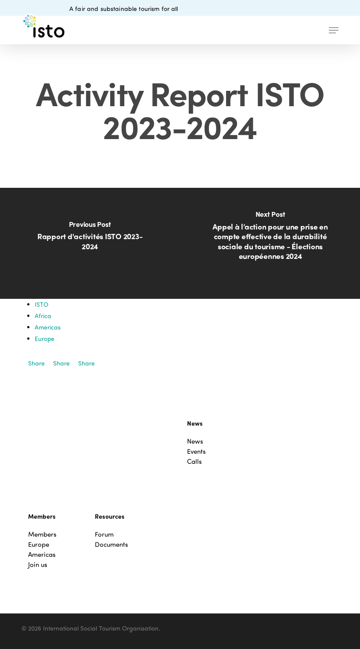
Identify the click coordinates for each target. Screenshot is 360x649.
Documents (111, 544)
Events (196, 451)
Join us (37, 564)
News (195, 441)
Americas (48, 327)
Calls (194, 461)
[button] (333, 30)
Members (42, 534)
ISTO (41, 304)
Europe (44, 338)
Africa (43, 316)
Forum (104, 534)
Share (36, 363)
